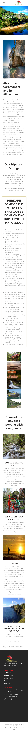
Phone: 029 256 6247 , (11, 694)
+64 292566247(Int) (11, 696)
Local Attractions (8, 673)
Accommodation (8, 675)
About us (6, 681)
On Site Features (8, 678)
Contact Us (7, 683)
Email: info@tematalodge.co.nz (14, 699)
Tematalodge (8, 724)
